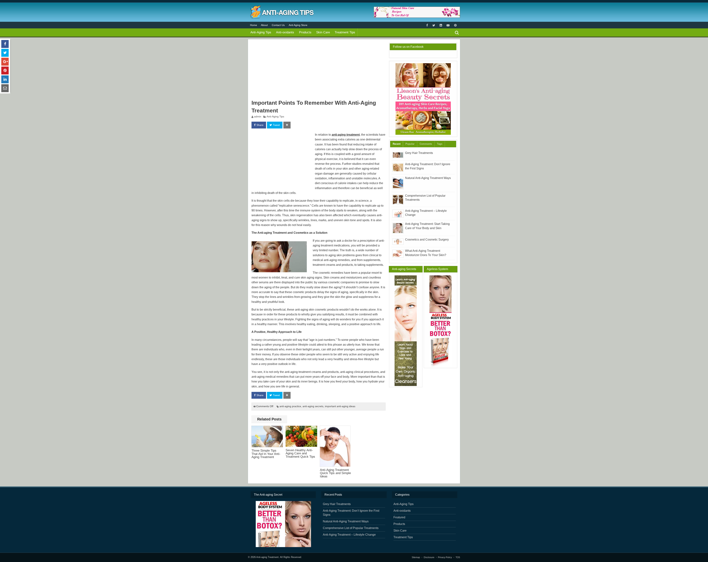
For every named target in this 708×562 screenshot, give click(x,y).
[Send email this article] (5, 88)
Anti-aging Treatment (267, 557)
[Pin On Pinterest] (5, 70)
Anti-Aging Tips (260, 32)
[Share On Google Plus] (5, 62)
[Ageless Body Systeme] (440, 321)
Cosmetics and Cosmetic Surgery (427, 239)
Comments (426, 143)
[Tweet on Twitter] (5, 53)
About (264, 25)
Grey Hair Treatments (419, 152)
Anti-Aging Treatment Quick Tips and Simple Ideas (335, 473)
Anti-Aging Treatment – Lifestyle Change (349, 534)
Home (253, 25)
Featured (399, 517)
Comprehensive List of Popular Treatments (351, 528)
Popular (409, 143)
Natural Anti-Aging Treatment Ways (428, 178)
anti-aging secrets (313, 406)
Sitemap (416, 557)
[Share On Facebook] (5, 44)
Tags (439, 143)
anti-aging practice (290, 406)
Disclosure (429, 557)
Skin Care (323, 32)
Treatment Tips (345, 32)
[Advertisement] (318, 70)
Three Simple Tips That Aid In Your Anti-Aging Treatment (265, 454)
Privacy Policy (445, 557)
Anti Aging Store (298, 25)
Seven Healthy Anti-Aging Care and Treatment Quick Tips (300, 453)
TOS (458, 557)
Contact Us (278, 25)
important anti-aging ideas (340, 406)
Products (305, 32)
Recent (396, 143)
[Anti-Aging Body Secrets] (423, 99)
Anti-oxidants (285, 32)
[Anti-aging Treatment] (281, 17)
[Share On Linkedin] (5, 79)
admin (257, 116)
